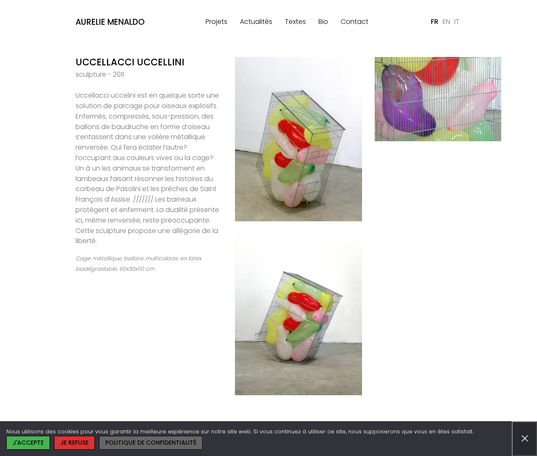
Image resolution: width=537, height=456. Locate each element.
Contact (354, 21)
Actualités (256, 21)
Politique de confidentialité (150, 442)
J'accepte (28, 442)
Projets (216, 21)
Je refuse (74, 442)
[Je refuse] (524, 438)
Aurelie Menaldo (110, 22)
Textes (295, 21)
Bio (323, 21)
